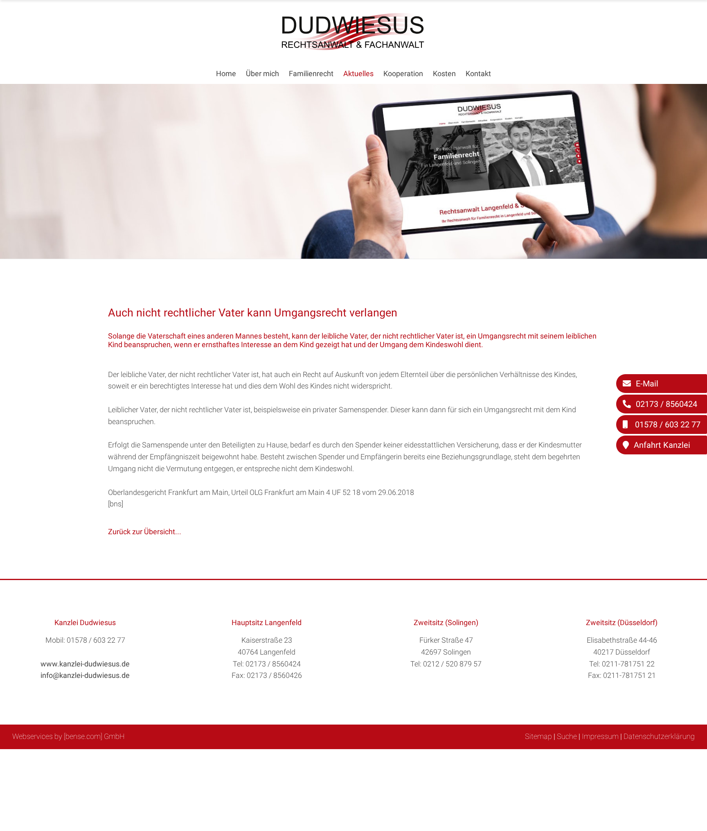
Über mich (262, 73)
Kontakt (478, 73)
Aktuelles (358, 73)
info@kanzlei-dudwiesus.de (85, 675)
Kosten (444, 73)
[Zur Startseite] (353, 47)
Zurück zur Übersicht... (144, 531)
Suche (567, 736)
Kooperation (403, 73)
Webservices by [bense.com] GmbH (68, 736)
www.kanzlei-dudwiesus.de (85, 663)
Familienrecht (311, 73)
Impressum (600, 736)
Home (226, 73)
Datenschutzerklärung (659, 736)
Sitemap (538, 736)
